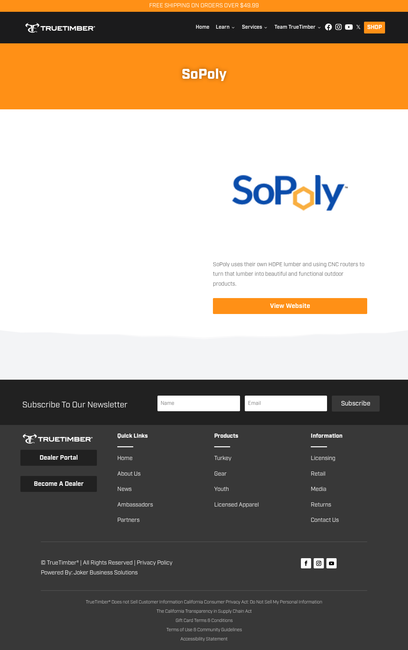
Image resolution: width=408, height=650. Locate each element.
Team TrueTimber (298, 27)
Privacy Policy (154, 563)
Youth (221, 489)
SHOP (374, 27)
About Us (129, 474)
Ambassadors (135, 505)
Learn (226, 27)
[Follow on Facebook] (306, 563)
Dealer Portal (59, 458)
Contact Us (325, 520)
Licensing (323, 458)
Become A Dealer (59, 484)
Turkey (222, 458)
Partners (128, 520)
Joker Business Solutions (106, 573)
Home (202, 27)
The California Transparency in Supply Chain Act (204, 611)
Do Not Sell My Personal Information (286, 602)
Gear (220, 474)
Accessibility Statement (204, 639)
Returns (321, 505)
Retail (318, 474)
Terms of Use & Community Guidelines (204, 630)
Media (318, 489)
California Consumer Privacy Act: (217, 602)
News (124, 489)
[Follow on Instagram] (319, 563)
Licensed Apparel (236, 505)
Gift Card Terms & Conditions (204, 621)
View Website (290, 306)
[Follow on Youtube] (331, 563)
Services (255, 27)
